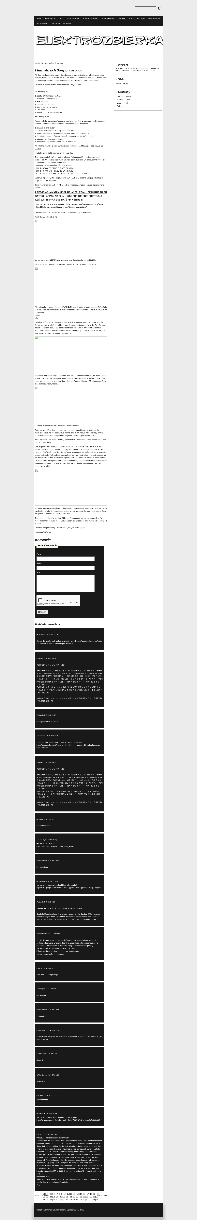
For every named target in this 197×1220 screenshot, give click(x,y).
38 (44, 1200)
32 (81, 1197)
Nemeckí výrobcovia (90, 18)
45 (67, 1200)
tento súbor (50, 128)
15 (81, 1194)
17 (88, 1194)
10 (65, 1194)
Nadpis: (39, 563)
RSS (82, 1210)
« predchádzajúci (42, 1196)
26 (61, 1197)
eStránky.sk (47, 1210)
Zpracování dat (73, 1210)
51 (87, 1200)
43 (61, 1200)
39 (47, 1200)
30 (74, 1197)
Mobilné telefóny (154, 18)
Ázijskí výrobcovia (73, 18)
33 (84, 1197)
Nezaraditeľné (42, 23)
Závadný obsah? (59, 1210)
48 (77, 1200)
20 (98, 1194)
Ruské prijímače (50, 18)
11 (68, 1194)
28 (67, 1197)
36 (94, 1197)
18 (91, 1194)
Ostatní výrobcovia (107, 18)
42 (57, 1200)
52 (91, 1200)
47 (74, 1200)
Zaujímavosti (55, 23)
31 (77, 1197)
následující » (102, 1196)
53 (94, 1200)
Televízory (121, 18)
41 (54, 1200)
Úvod (39, 18)
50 (84, 1200)
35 (91, 1197)
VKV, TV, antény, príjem (137, 18)
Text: (38, 572)
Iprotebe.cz (39, 160)
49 (81, 1200)
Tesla (61, 18)
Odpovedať (96, 647)
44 (64, 1200)
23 (51, 1197)
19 (94, 1194)
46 (71, 1200)
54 (97, 1200)
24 (54, 1197)
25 (57, 1197)
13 (74, 1194)
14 (78, 1194)
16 (84, 1194)
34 (87, 1197)
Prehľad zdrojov (122, 83)
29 (71, 1197)
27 (64, 1197)
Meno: (38, 554)
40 (51, 1200)
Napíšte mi (67, 23)
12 (71, 1194)
